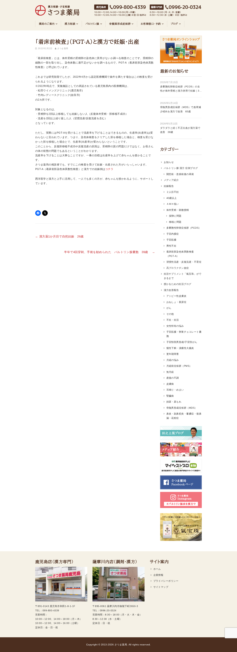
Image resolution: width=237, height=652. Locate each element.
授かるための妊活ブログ (177, 284)
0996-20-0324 (108, 610)
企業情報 (158, 575)
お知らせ (169, 162)
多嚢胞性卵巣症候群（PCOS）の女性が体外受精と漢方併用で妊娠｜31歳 (180, 89)
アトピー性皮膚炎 (176, 296)
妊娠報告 (169, 186)
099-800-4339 (51, 610)
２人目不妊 (172, 192)
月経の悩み (172, 360)
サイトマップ (160, 587)
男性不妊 (171, 245)
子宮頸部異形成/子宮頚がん (181, 342)
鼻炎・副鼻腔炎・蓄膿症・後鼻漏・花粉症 (184, 415)
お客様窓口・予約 (151, 24)
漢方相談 (70, 24)
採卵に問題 (175, 215)
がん (168, 308)
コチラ (109, 169)
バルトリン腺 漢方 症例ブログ (181, 168)
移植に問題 (175, 222)
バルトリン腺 (92, 24)
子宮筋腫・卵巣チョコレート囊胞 (184, 334)
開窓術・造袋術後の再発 (180, 174)
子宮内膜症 (172, 233)
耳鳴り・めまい (175, 389)
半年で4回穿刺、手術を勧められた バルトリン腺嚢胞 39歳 (109, 252)
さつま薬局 (62, 48)
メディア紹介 (171, 180)
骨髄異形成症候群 (120, 24)
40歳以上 (171, 198)
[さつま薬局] (57, 8)
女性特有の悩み (175, 326)
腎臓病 (170, 395)
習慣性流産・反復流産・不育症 (184, 261)
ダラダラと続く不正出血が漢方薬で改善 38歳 (180, 130)
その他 (170, 314)
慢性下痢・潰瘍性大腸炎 (180, 348)
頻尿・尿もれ (173, 401)
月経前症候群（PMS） (179, 366)
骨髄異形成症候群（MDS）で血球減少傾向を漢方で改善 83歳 (180, 109)
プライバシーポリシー (166, 580)
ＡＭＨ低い (172, 204)
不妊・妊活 (172, 319)
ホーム (157, 569)
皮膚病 (170, 384)
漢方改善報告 (171, 290)
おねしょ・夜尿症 (176, 302)
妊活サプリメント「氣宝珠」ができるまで (182, 276)
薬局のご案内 (47, 24)
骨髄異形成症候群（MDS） (181, 407)
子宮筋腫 (171, 239)
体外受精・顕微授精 (177, 210)
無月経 (170, 372)
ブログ (174, 24)
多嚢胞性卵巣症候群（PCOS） (183, 227)
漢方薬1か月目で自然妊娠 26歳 (61, 236)
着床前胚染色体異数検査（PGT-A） (180, 253)
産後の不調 (172, 377)
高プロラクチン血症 (177, 268)
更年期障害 (172, 354)
